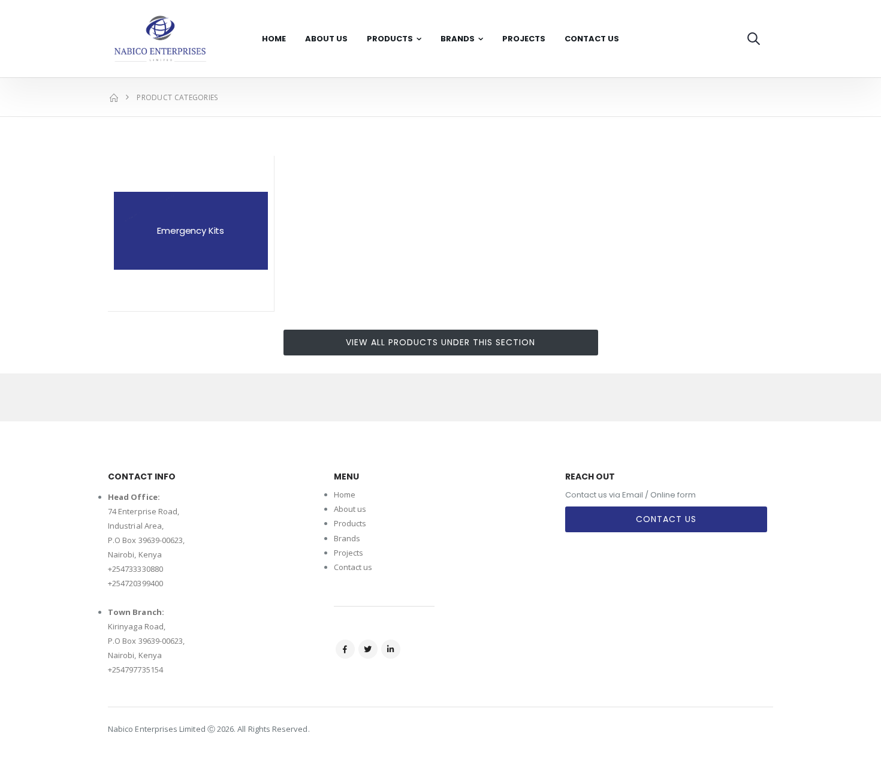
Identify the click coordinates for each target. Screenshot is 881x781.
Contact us (353, 567)
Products (390, 38)
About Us (326, 38)
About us (350, 508)
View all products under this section (440, 342)
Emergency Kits (190, 230)
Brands (458, 38)
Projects (523, 38)
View (191, 298)
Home (274, 38)
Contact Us (592, 38)
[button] (753, 38)
